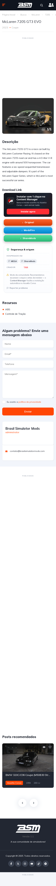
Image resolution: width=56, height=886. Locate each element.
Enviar (28, 411)
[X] (18, 864)
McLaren (36, 14)
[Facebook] (11, 864)
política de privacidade (30, 402)
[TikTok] (39, 864)
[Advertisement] (28, 67)
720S (47, 14)
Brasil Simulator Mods (22, 428)
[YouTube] (32, 864)
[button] (41, 5)
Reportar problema (19, 288)
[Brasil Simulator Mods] (24, 5)
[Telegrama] (46, 864)
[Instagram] (25, 864)
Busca (23, 14)
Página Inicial (8, 14)
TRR (26, 267)
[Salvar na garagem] (50, 747)
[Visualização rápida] (44, 747)
